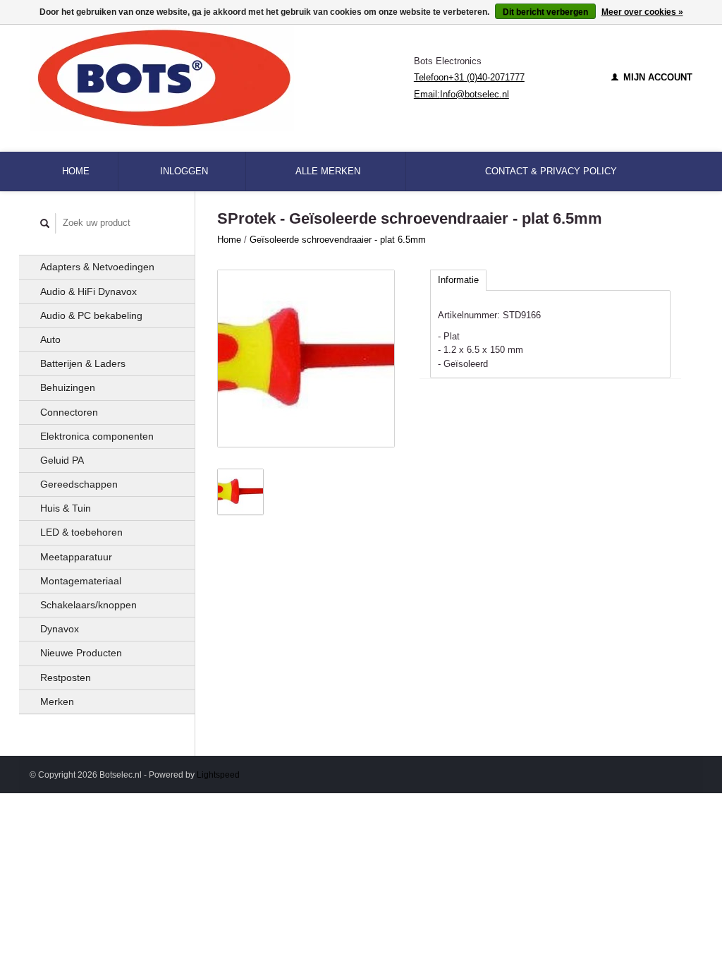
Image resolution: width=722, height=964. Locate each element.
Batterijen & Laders (83, 363)
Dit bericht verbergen (545, 12)
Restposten (65, 677)
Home (76, 171)
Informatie (458, 280)
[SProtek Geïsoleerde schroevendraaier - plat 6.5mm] (306, 358)
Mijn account (656, 77)
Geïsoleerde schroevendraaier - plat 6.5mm (338, 239)
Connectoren (69, 412)
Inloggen (184, 171)
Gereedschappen (79, 484)
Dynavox (59, 628)
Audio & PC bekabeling (91, 315)
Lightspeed (218, 774)
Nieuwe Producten (81, 652)
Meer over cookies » (642, 12)
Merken (57, 701)
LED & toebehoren (81, 532)
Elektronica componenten (97, 436)
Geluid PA (62, 460)
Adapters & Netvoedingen (97, 266)
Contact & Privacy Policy (551, 171)
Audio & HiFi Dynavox (88, 291)
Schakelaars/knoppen (88, 604)
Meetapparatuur (76, 556)
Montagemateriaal (80, 580)
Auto (50, 339)
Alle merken (327, 171)
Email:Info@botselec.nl (461, 94)
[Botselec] (222, 78)
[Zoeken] (45, 223)
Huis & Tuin (65, 508)
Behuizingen (67, 387)
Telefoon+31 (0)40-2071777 (469, 77)
